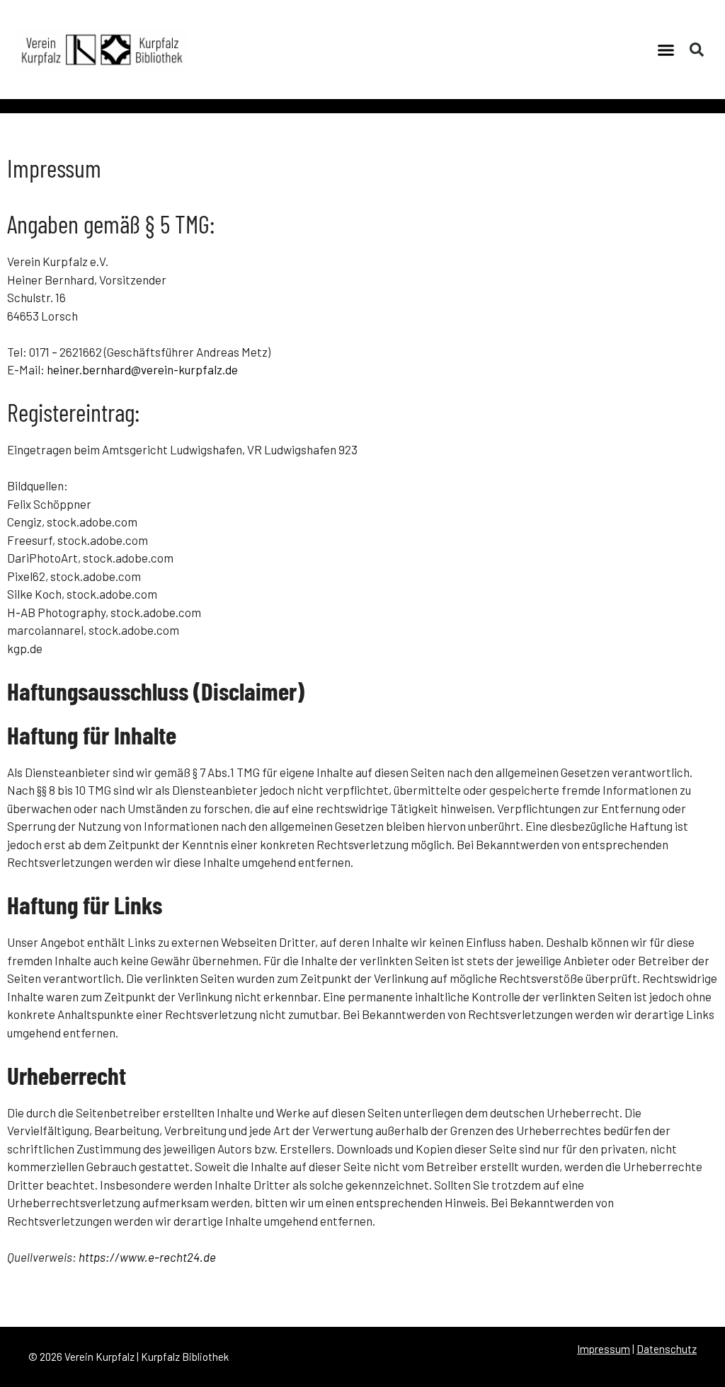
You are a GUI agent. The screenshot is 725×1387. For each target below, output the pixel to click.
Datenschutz (666, 1348)
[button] (666, 49)
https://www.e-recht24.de (147, 1257)
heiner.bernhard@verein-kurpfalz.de (142, 369)
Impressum (603, 1348)
